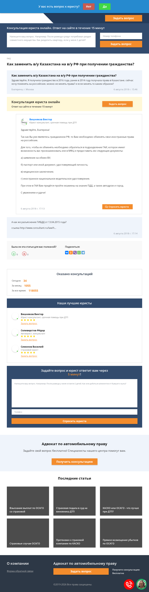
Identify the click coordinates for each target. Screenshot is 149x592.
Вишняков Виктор (40, 119)
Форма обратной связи (20, 571)
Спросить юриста (119, 206)
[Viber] (75, 252)
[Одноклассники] (71, 252)
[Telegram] (83, 252)
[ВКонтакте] (67, 252)
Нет (88, 6)
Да (105, 6)
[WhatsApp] (79, 252)
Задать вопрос (123, 18)
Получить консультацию (74, 462)
